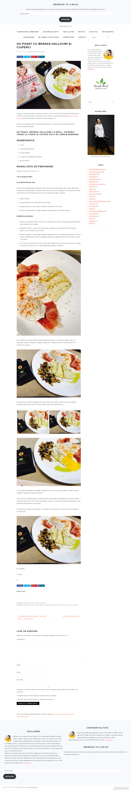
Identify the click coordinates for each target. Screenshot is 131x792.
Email (18, 672)
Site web (20, 680)
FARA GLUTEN (93, 191)
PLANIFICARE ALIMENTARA (96, 211)
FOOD (33, 603)
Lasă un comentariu (40, 51)
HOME (37, 603)
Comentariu (21, 639)
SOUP (90, 223)
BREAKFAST (27, 603)
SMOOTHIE (92, 221)
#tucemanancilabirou (95, 172)
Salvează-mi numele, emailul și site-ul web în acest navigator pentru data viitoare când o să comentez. (47, 691)
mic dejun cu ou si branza (66, 604)
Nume (18, 665)
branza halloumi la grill (27, 604)
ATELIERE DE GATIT (94, 179)
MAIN (90, 208)
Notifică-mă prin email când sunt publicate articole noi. (36, 699)
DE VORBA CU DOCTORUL (96, 184)
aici (63, 404)
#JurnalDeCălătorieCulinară (96, 169)
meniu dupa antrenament (52, 604)
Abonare (65, 19)
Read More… (91, 69)
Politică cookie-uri (33, 787)
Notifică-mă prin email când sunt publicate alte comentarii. (37, 695)
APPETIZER (92, 176)
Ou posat (75, 604)
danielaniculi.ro (65, 26)
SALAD (91, 218)
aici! (38, 171)
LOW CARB (42, 603)
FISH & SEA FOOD (94, 194)
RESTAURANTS (93, 216)
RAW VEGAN (92, 213)
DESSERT (91, 186)
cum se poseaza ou (39, 604)
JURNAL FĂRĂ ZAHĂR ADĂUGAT (98, 201)
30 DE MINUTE (93, 174)
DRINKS (91, 189)
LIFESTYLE (92, 204)
